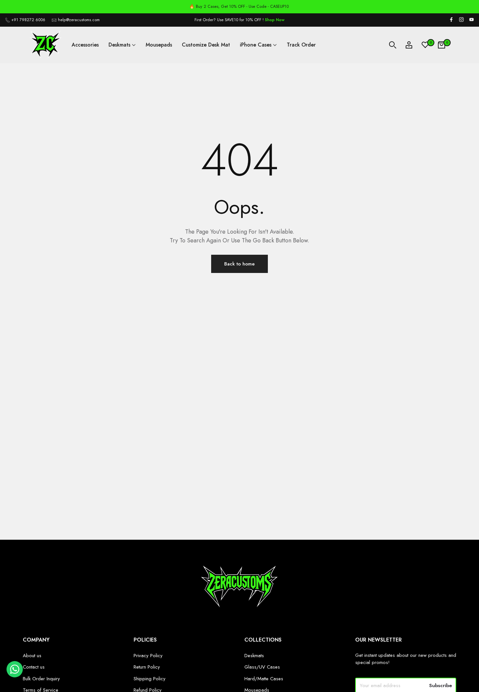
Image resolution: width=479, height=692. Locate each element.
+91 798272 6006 (28, 20)
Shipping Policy (150, 678)
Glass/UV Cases (262, 667)
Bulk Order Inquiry (41, 678)
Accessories (85, 44)
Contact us (34, 667)
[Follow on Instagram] (461, 20)
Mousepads (159, 44)
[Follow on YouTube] (471, 20)
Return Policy (147, 667)
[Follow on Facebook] (451, 20)
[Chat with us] (15, 675)
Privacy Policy (148, 655)
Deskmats (119, 44)
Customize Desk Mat (206, 44)
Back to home (239, 263)
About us (32, 655)
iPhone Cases (255, 44)
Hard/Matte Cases (263, 678)
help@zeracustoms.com (79, 20)
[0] (425, 44)
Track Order (301, 44)
